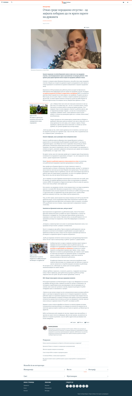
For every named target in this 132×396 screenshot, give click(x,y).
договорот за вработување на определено (61, 248)
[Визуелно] (123, 2)
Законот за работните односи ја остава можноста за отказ (63, 161)
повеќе (85, 371)
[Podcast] (83, 386)
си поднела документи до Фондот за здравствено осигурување (60, 93)
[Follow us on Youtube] (74, 386)
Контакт (26, 390)
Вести (69, 370)
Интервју (92, 370)
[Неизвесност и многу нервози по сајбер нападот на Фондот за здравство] (38, 248)
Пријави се (26, 385)
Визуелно (47, 385)
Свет (25, 376)
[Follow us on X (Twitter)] (70, 386)
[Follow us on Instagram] (77, 386)
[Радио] (128, 2)
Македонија (46, 7)
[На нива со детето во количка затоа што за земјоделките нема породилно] (38, 109)
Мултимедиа (72, 376)
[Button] (86, 27)
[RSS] (80, 386)
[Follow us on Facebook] (67, 386)
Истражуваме (48, 388)
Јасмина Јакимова (47, 20)
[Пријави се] (87, 386)
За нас (25, 388)
